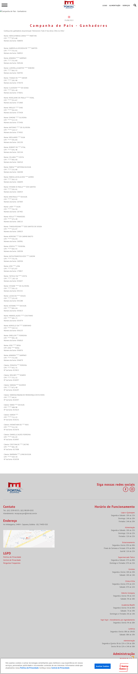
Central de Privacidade (12, 560)
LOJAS (105, 5)
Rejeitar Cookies (124, 667)
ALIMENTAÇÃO (114, 5)
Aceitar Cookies (102, 666)
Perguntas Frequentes (11, 563)
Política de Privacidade (12, 557)
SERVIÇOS (126, 5)
